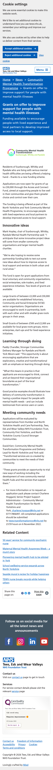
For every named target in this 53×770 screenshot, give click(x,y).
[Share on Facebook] (22, 593)
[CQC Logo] (14, 705)
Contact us (8, 741)
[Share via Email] (29, 593)
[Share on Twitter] (25, 593)
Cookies (33, 744)
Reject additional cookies (18, 55)
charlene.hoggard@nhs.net (26, 510)
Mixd (25, 764)
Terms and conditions (14, 747)
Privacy (22, 744)
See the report (12, 725)
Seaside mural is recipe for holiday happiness (26, 574)
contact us (17, 677)
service (15, 691)
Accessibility (9, 744)
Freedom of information (29, 741)
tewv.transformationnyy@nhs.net (26, 520)
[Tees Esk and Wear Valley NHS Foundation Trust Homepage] (15, 70)
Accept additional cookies (18, 48)
